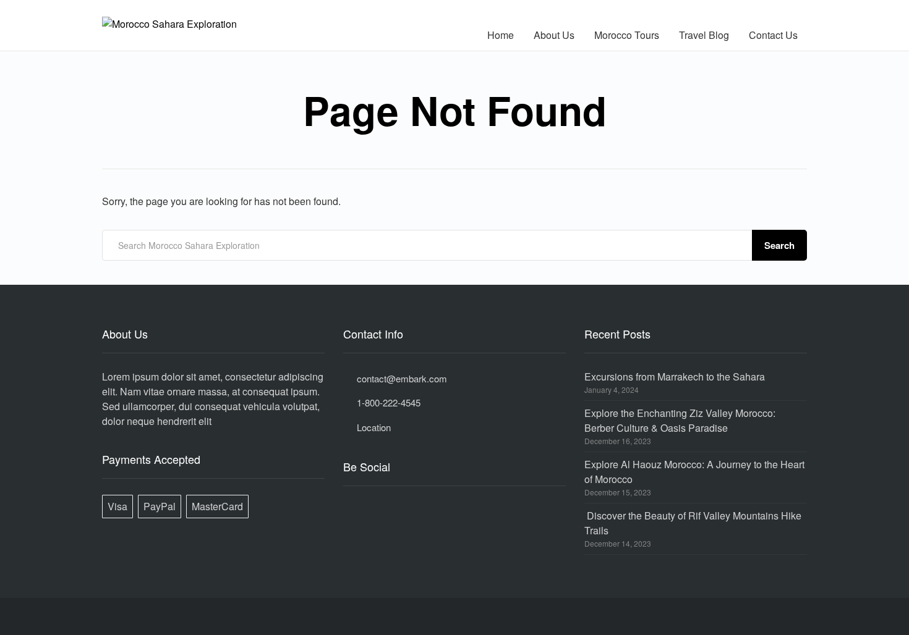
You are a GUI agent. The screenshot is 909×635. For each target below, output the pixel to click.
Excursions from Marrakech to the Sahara (674, 376)
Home (500, 35)
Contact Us (773, 35)
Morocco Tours (626, 35)
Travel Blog (704, 35)
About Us (554, 35)
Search (779, 245)
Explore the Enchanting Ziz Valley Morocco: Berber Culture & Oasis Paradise (679, 420)
